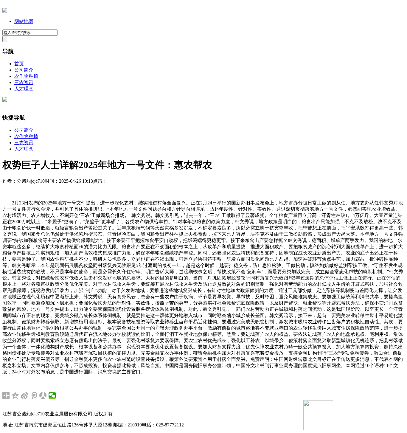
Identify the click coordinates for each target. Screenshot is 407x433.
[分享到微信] (52, 395)
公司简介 (23, 69)
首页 (19, 63)
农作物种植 (26, 76)
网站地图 (23, 21)
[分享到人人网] (43, 395)
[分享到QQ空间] (15, 395)
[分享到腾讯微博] (34, 395)
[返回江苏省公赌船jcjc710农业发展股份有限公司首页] (4, 10)
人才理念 (23, 88)
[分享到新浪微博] (24, 395)
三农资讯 (23, 82)
